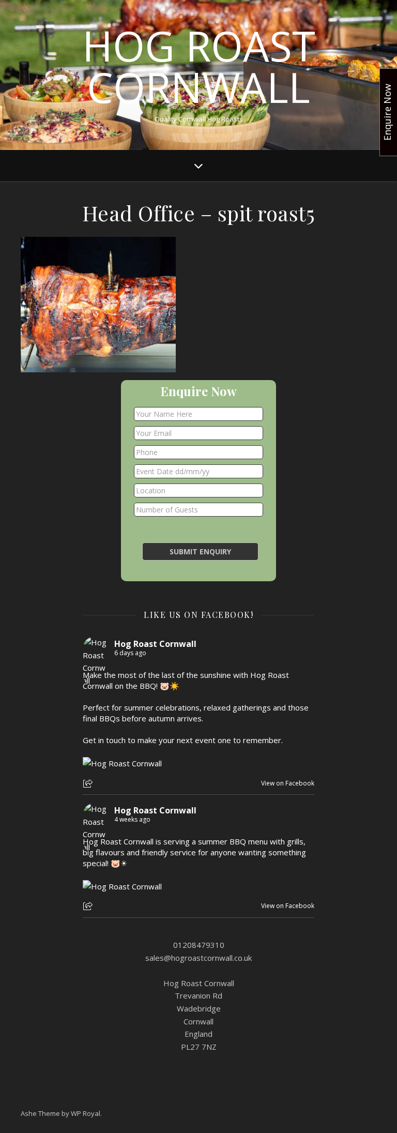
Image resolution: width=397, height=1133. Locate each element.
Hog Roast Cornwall (198, 66)
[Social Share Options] (89, 784)
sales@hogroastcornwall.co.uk (198, 958)
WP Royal (85, 1113)
